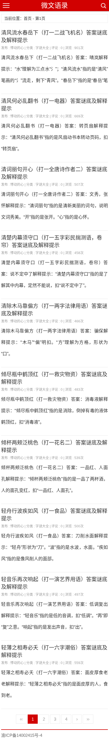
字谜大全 (42, 48)
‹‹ (21, 719)
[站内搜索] (103, 5)
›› (88, 719)
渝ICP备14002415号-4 (21, 735)
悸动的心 (17, 48)
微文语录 (54, 5)
